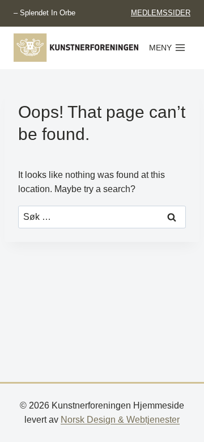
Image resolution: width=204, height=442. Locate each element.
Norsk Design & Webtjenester (120, 419)
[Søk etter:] (102, 217)
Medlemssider (160, 12)
